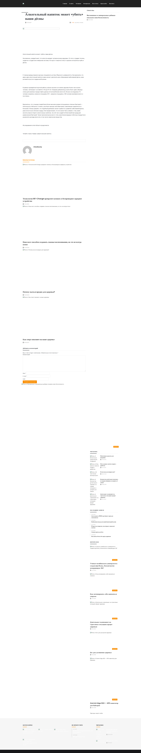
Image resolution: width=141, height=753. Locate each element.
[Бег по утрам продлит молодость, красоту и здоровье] (100, 734)
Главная (65, 3)
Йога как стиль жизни (112, 741)
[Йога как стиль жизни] (100, 743)
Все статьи (95, 3)
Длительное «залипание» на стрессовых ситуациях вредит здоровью (108, 495)
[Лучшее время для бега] (46, 733)
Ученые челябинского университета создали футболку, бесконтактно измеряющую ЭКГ (103, 565)
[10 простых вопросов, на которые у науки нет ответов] (30, 733)
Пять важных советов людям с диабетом (108, 464)
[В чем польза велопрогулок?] (94, 474)
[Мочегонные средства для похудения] (94, 458)
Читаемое (78, 3)
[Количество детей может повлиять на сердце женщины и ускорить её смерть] (94, 485)
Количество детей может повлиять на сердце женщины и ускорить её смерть (109, 480)
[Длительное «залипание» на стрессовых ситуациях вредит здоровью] (94, 499)
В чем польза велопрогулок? (107, 472)
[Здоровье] (23, 3)
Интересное (86, 3)
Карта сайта (104, 3)
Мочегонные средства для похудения (107, 456)
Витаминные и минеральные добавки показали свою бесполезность (101, 16)
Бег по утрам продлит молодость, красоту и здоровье (112, 731)
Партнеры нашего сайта (96, 713)
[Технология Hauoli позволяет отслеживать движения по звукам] (30, 742)
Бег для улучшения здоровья (101, 652)
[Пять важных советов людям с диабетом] (94, 466)
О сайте (71, 3)
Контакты (111, 3)
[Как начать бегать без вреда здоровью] (61, 733)
